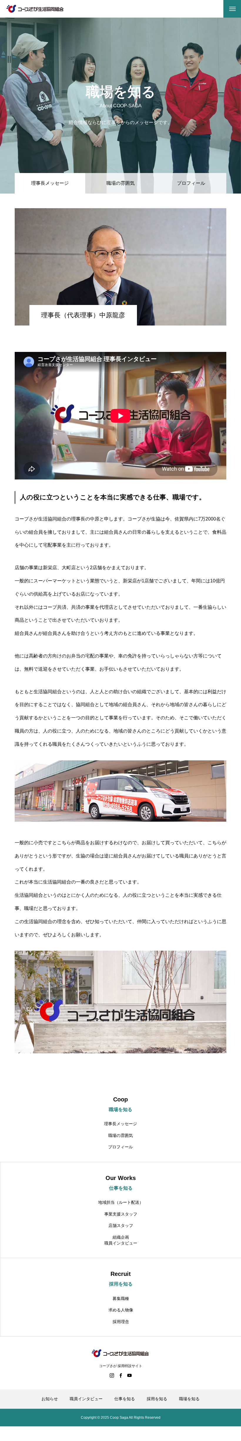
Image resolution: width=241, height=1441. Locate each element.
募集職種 (121, 1298)
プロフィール (191, 183)
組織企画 (121, 1237)
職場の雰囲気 (120, 183)
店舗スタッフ (120, 1225)
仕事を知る (124, 1398)
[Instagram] (112, 1375)
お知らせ (49, 1398)
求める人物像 (120, 1310)
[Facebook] (120, 1375)
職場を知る (189, 1398)
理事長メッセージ (120, 1123)
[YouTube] (129, 1375)
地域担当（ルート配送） (120, 1202)
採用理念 (121, 1321)
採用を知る (157, 1398)
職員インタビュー (120, 1243)
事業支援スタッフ (120, 1214)
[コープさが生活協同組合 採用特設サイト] (35, 9)
